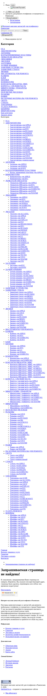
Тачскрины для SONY (18, 507)
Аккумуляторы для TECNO (20, 154)
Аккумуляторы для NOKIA (20, 141)
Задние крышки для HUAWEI (21, 276)
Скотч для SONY (16, 457)
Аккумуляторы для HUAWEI (21, 131)
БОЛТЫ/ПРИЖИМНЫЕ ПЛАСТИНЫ (20, 170)
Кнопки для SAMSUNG (19, 354)
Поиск (25, 30)
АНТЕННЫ (10, 162)
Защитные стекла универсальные (23, 307)
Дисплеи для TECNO (18, 255)
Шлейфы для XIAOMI (18, 544)
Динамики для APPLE (18, 197)
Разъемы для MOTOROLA (20, 426)
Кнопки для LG (16, 350)
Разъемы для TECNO (18, 439)
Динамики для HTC (18, 199)
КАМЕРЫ (9, 331)
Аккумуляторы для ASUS (20, 127)
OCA (7, 121)
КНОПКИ (9, 344)
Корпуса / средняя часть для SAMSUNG (25, 389)
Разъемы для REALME (19, 433)
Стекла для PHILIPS (18, 470)
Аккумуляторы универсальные (22, 160)
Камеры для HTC (17, 336)
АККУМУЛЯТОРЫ (13, 123)
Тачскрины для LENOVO (20, 495)
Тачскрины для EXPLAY (20, 486)
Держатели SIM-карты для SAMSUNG (25, 189)
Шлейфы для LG (16, 525)
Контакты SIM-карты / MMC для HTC (25, 366)
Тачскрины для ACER (18, 478)
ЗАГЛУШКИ (10, 263)
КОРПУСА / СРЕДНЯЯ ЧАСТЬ (17, 379)
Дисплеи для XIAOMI (18, 259)
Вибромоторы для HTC (19, 179)
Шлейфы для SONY (18, 538)
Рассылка (9, 667)
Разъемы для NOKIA (18, 428)
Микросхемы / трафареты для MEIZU (24, 395)
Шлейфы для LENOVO (19, 523)
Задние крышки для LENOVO (22, 278)
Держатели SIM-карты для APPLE (23, 183)
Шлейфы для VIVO (17, 542)
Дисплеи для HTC (17, 226)
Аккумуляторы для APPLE (20, 125)
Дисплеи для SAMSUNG (20, 251)
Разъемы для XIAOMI (18, 443)
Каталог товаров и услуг (15, 628)
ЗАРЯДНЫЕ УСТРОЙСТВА (16, 288)
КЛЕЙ (7, 342)
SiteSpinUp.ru (6, 689)
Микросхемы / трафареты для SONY (24, 400)
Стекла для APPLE (17, 464)
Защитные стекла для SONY (21, 302)
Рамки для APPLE (17, 447)
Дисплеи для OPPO (17, 245)
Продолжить (6, 590)
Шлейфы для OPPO (17, 532)
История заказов (11, 663)
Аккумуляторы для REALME (21, 148)
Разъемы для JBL (16, 420)
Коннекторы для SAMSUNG (21, 360)
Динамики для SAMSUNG (20, 205)
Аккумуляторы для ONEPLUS (22, 144)
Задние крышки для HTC (20, 274)
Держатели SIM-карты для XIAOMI (24, 193)
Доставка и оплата (12, 632)
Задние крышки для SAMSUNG (22, 282)
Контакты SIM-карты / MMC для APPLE (26, 364)
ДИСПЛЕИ (9, 212)
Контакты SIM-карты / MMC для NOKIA (26, 371)
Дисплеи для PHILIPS (18, 247)
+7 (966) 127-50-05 (12, 12)
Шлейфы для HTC (17, 519)
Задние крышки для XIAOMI (21, 286)
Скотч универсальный (18, 459)
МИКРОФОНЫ (11, 404)
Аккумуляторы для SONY (20, 152)
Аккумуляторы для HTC (19, 129)
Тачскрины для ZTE (18, 509)
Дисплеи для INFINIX (18, 230)
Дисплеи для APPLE (18, 216)
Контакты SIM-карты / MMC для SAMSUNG (27, 373)
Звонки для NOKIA (17, 321)
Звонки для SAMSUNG (19, 323)
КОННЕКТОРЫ (11, 356)
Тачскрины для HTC (18, 490)
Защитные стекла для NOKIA (21, 298)
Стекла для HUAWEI (18, 466)
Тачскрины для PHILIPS (19, 503)
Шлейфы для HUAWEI (19, 521)
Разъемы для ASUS (17, 414)
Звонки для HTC (16, 315)
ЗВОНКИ (9, 309)
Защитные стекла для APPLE (21, 292)
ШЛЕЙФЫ (9, 513)
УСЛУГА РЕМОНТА (13, 511)
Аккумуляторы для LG (19, 137)
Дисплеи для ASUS (17, 218)
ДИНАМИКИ (10, 195)
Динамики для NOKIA (19, 203)
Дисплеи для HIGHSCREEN (21, 224)
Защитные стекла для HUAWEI (22, 294)
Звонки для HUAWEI (18, 317)
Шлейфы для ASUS (17, 517)
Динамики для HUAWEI (19, 201)
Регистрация (15, 20)
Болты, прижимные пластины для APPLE (26, 172)
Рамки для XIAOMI (17, 449)
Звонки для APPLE (17, 311)
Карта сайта (10, 652)
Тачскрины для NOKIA (19, 501)
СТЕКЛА (9, 461)
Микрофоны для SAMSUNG (21, 408)
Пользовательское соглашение (17, 637)
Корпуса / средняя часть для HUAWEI (24, 385)
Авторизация (15, 22)
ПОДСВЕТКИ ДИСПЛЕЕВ (16, 410)
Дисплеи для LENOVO (19, 234)
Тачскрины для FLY (18, 488)
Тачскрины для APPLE (19, 482)
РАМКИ (8, 445)
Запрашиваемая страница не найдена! (20, 564)
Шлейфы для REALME (19, 534)
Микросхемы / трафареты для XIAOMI (25, 402)
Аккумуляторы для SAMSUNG (22, 150)
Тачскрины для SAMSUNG (20, 505)
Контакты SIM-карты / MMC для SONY (25, 375)
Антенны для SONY (18, 168)
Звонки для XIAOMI (18, 327)
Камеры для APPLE (17, 333)
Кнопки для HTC (17, 348)
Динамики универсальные (20, 210)
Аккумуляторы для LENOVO (21, 135)
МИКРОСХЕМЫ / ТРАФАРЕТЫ (18, 391)
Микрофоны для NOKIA (19, 406)
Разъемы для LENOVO (19, 422)
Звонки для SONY (17, 325)
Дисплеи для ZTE (17, 261)
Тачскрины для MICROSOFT (21, 499)
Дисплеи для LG (16, 236)
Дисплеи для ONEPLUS (19, 243)
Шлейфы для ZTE (17, 546)
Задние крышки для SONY (20, 284)
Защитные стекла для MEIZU (21, 296)
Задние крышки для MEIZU (21, 280)
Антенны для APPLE (18, 164)
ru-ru (12, 5)
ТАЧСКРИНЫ (11, 476)
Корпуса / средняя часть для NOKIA (24, 387)
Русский (21, 7)
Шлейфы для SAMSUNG (20, 536)
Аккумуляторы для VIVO (20, 156)
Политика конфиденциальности (17, 635)
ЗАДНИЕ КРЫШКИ (13, 269)
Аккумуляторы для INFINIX (21, 133)
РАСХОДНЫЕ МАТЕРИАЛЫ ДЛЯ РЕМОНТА (23, 451)
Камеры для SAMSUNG (19, 338)
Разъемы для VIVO (17, 441)
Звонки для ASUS (17, 313)
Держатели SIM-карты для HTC (22, 185)
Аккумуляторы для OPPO (20, 146)
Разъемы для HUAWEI (19, 418)
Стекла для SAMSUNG (19, 472)
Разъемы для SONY (17, 437)
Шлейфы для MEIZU (18, 528)
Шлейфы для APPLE (18, 515)
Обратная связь (11, 646)
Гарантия (9, 630)
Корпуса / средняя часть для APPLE (24, 381)
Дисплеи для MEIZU (18, 238)
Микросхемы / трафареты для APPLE (24, 393)
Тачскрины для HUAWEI (20, 492)
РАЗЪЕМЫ (9, 412)
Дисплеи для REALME (19, 249)
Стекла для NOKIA (17, 468)
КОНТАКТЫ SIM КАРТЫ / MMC (18, 362)
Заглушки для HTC (17, 265)
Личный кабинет (11, 18)
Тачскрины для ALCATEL (20, 480)
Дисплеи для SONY (18, 253)
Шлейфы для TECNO (18, 540)
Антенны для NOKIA (18, 166)
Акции (8, 650)
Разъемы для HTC (17, 416)
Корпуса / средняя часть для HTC (23, 383)
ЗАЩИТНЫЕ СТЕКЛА (14, 290)
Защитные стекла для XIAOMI (22, 305)
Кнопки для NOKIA (18, 352)
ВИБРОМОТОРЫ (12, 174)
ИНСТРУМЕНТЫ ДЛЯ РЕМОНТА (19, 329)
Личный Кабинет (12, 661)
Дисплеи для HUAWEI (19, 228)
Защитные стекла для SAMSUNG (23, 300)
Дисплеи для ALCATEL (19, 214)
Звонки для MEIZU (17, 319)
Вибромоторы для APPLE (20, 177)
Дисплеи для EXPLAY (19, 220)
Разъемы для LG (16, 424)
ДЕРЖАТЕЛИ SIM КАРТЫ (16, 181)
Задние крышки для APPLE (21, 272)
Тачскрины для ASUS (18, 484)
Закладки (9, 665)
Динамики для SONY (18, 208)
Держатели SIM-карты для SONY (23, 191)
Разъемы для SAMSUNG (19, 435)
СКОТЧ (8, 453)
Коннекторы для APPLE (19, 358)
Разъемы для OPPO (17, 431)
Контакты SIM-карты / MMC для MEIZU (26, 369)
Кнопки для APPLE (17, 346)
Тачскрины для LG (17, 497)
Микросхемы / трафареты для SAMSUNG (26, 397)
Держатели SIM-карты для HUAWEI (24, 187)
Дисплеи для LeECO (18, 232)
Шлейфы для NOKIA (18, 530)
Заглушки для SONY (18, 267)
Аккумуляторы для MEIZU (20, 139)
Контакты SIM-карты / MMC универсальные (27, 377)
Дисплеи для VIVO (17, 257)
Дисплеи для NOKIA (18, 241)
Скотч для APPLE (17, 455)
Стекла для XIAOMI (18, 474)
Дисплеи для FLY (17, 222)
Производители (11, 648)
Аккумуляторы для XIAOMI (21, 158)
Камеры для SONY (17, 340)
